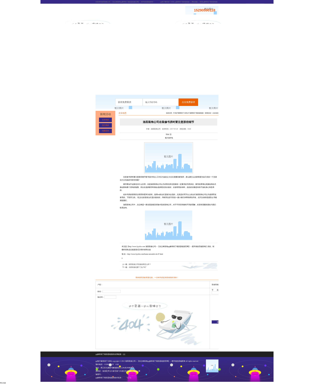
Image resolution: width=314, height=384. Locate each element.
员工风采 (105, 125)
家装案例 (138, 20)
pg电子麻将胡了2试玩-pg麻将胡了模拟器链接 (175, 2)
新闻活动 (126, 20)
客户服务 (212, 20)
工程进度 (150, 20)
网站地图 (195, 2)
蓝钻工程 (187, 20)
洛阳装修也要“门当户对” (137, 267)
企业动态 (105, 120)
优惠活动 (105, 131)
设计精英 (163, 20)
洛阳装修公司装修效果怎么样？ (140, 264)
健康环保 (175, 20)
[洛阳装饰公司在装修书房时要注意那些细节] (168, 173)
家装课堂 (199, 20)
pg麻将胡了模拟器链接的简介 (114, 21)
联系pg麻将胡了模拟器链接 (208, 2)
